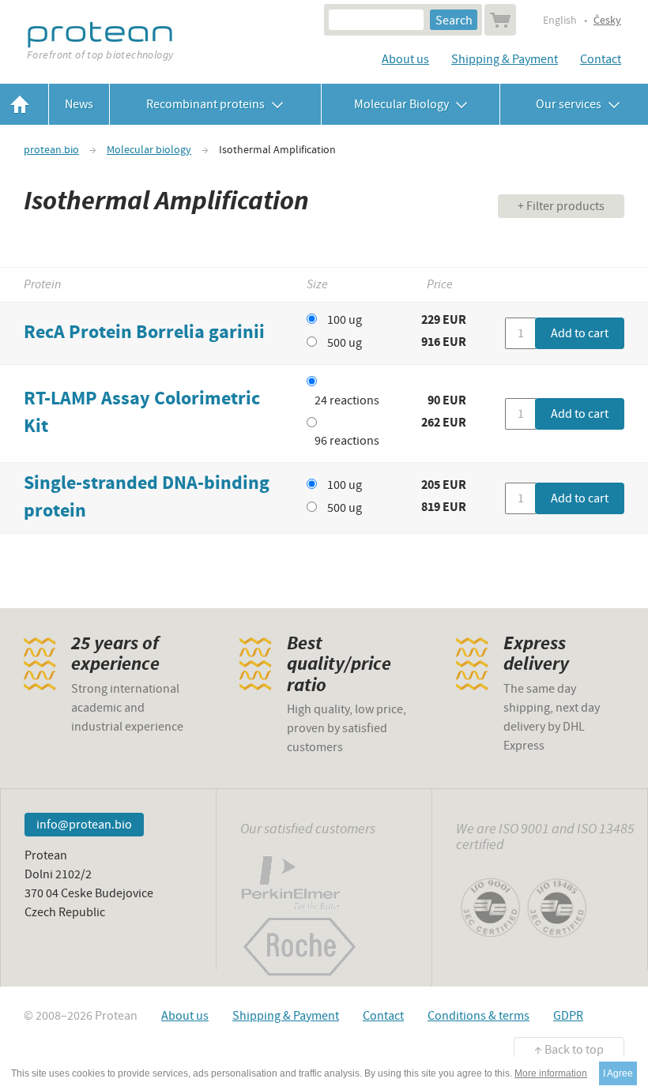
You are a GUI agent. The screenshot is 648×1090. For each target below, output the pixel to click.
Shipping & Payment (504, 59)
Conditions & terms (478, 1016)
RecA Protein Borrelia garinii (144, 333)
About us (405, 59)
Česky (607, 20)
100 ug (344, 320)
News (79, 104)
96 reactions (347, 441)
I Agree (618, 1073)
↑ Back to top (569, 1050)
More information (550, 1073)
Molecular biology (149, 150)
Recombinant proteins (206, 104)
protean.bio (51, 150)
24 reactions (347, 400)
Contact (600, 59)
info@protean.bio (84, 825)
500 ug (344, 343)
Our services (566, 104)
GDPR (568, 1016)
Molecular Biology (402, 104)
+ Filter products (561, 206)
